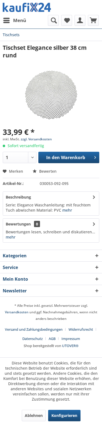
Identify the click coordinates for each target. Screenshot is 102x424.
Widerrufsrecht (81, 329)
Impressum (70, 338)
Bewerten (47, 171)
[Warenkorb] (93, 20)
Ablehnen (34, 415)
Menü (19, 20)
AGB (52, 338)
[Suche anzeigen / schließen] (53, 20)
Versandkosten (17, 312)
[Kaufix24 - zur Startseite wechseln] (27, 7)
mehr (66, 210)
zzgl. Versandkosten (36, 139)
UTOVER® (70, 345)
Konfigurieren (64, 415)
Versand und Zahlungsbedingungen (34, 329)
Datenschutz (32, 338)
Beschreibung (18, 197)
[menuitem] (14, 20)
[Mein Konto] (80, 20)
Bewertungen (18, 224)
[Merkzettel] (66, 20)
